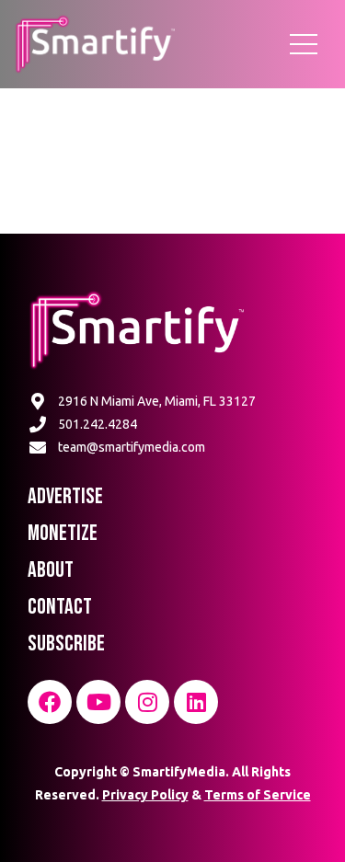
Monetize (63, 533)
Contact (60, 606)
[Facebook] (50, 702)
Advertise (65, 496)
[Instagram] (147, 702)
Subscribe (66, 643)
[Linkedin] (196, 702)
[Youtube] (98, 702)
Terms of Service (257, 794)
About (51, 570)
